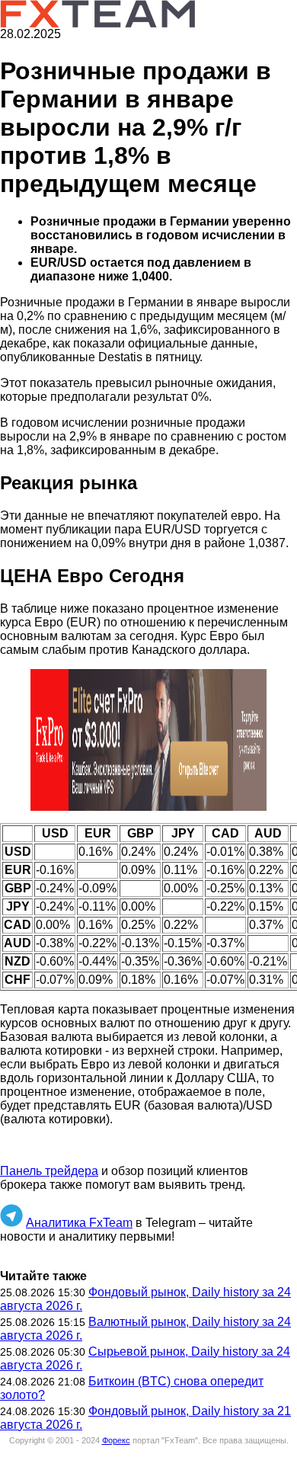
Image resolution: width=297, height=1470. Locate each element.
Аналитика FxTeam (79, 1222)
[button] (148, 740)
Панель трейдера (49, 1170)
